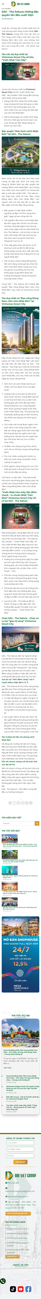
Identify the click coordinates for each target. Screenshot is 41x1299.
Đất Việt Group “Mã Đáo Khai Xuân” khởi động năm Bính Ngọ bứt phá (20, 908)
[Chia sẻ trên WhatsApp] (10, 803)
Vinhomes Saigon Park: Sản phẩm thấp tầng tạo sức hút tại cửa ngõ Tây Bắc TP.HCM (20, 861)
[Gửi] (37, 823)
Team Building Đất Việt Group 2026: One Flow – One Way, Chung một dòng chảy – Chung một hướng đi (20, 845)
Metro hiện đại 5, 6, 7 (18, 682)
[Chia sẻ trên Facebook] (14, 803)
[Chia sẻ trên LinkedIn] (31, 803)
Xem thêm (8, 1068)
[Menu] (3, 4)
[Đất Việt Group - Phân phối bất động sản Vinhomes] (20, 4)
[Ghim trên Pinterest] (27, 803)
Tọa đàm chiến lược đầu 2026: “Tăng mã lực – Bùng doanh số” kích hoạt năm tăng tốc (20, 892)
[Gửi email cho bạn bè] (22, 803)
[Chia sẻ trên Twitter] (18, 803)
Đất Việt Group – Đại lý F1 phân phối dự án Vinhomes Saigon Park (20, 876)
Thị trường (6, 8)
